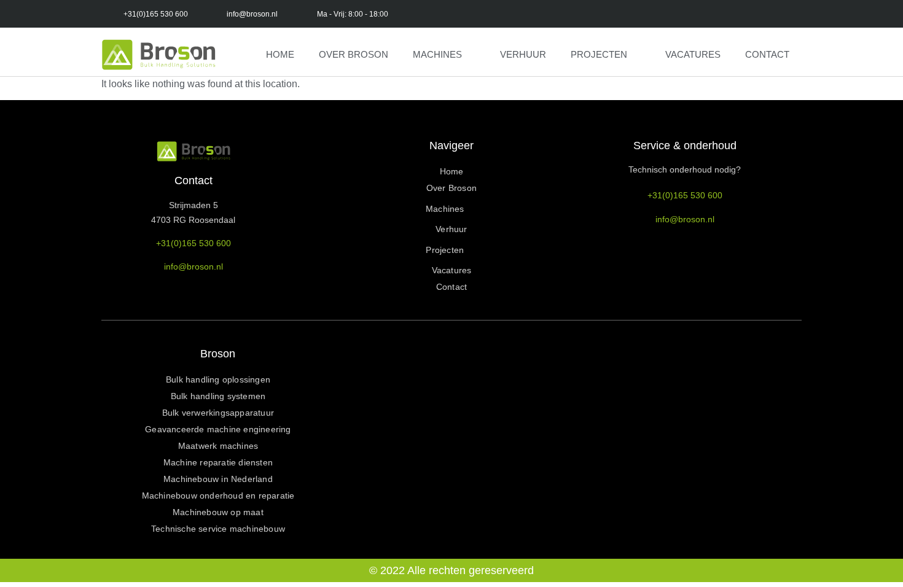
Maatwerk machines (218, 446)
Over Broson (353, 54)
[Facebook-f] (465, 14)
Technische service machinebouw (218, 529)
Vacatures (693, 54)
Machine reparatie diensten (218, 462)
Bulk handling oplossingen (218, 379)
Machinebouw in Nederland (218, 479)
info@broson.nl (193, 266)
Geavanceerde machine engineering (218, 429)
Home (280, 54)
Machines (437, 54)
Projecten (599, 54)
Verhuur (523, 54)
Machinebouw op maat (218, 512)
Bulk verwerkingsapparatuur (218, 413)
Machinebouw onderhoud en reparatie (218, 495)
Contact (767, 54)
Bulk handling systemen (218, 396)
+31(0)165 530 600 (193, 243)
